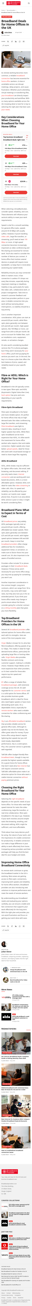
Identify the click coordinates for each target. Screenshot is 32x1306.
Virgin (3, 643)
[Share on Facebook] (12, 41)
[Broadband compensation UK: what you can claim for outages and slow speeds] (6, 1007)
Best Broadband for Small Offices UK (11, 1285)
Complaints (18, 1295)
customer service (20, 690)
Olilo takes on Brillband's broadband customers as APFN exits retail (19, 1238)
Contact (8, 1293)
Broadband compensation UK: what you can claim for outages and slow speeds (20, 1006)
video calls (5, 236)
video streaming (22, 485)
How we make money (7, 1295)
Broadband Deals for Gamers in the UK (11, 1274)
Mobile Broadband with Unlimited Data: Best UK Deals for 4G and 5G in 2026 (14, 1089)
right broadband (18, 799)
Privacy (3, 1297)
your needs (5, 110)
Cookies (9, 1297)
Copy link (6, 45)
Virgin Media (10, 657)
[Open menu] (3, 3)
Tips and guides (11, 10)
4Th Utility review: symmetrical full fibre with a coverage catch (21, 996)
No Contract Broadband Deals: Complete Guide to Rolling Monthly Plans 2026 (15, 1057)
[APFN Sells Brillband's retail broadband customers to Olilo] (6, 1017)
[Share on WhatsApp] (19, 41)
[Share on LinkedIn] (15, 41)
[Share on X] (8, 41)
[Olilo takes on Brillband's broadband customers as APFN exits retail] (4, 1238)
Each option (5, 395)
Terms (14, 1297)
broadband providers (9, 544)
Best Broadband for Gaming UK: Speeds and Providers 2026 (15, 1281)
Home (3, 10)
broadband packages (9, 685)
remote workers (7, 710)
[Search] (29, 3)
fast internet (22, 766)
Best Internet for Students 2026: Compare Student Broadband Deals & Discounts (15, 1120)
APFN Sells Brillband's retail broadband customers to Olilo (20, 1018)
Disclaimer (20, 1297)
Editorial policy (16, 1293)
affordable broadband (16, 721)
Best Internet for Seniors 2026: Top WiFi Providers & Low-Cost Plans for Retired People (15, 1277)
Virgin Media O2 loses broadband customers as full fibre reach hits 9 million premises (19, 1248)
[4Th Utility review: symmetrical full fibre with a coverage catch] (6, 997)
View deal (16, 156)
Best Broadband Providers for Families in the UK (14, 1271)
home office (5, 81)
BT (2, 682)
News (14, 1014)
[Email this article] (23, 41)
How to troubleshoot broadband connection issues (12, 1151)
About (3, 1293)
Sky (2, 721)
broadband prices (10, 521)
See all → (27, 137)
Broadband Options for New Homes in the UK (13, 1269)
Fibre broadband (7, 426)
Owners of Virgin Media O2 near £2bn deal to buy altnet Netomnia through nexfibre (20, 1256)
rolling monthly (10, 608)
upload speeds (12, 449)
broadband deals (21, 566)
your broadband (7, 95)
